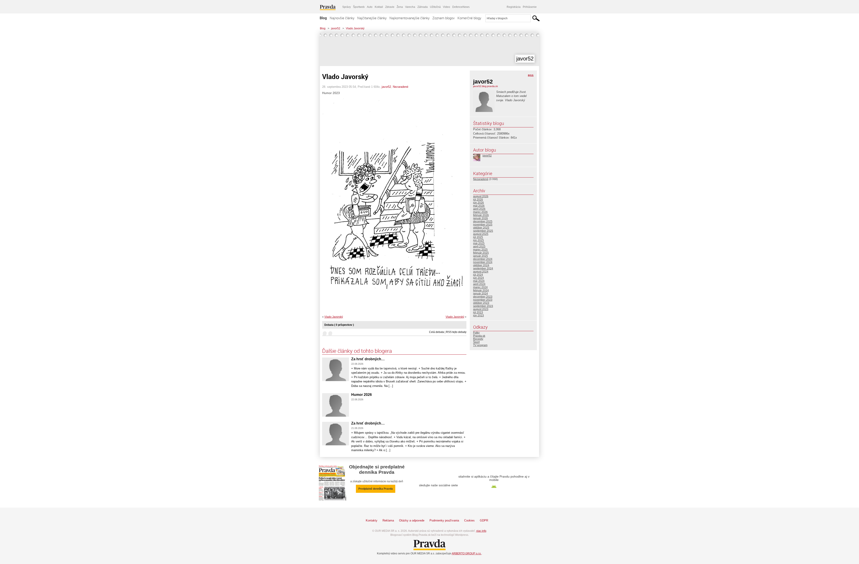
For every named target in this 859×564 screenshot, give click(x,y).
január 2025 (480, 255)
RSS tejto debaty (456, 332)
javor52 (335, 28)
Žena (400, 7)
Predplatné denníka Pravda (375, 488)
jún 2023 (478, 315)
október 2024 (481, 265)
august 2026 (480, 196)
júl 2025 (478, 237)
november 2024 (482, 262)
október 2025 (481, 227)
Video (446, 7)
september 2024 (483, 268)
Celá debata (436, 332)
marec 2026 (480, 212)
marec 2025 (480, 249)
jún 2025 (478, 240)
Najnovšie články (342, 18)
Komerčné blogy (469, 18)
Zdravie (389, 7)
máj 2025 (479, 243)
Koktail (379, 7)
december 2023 (482, 296)
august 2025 (480, 234)
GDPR (484, 520)
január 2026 (480, 218)
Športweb (359, 7)
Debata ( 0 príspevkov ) (339, 324)
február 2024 (481, 290)
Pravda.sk (479, 335)
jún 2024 (478, 277)
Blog (323, 17)
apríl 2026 (479, 208)
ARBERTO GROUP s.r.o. (466, 553)
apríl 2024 (479, 284)
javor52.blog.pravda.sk (485, 86)
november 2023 (482, 299)
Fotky (476, 332)
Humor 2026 (361, 395)
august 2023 (480, 309)
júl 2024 (478, 274)
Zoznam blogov (443, 18)
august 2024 (480, 271)
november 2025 (482, 224)
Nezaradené (400, 86)
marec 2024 (480, 287)
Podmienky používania (444, 520)
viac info (481, 530)
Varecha (410, 7)
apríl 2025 (479, 246)
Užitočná (435, 7)
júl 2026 (478, 199)
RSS (531, 75)
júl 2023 (478, 312)
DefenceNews (461, 7)
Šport (476, 342)
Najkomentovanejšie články (409, 18)
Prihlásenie (530, 7)
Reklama (388, 520)
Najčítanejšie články (372, 18)
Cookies (469, 520)
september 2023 (483, 306)
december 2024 (482, 259)
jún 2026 (478, 202)
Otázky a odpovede (411, 520)
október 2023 (481, 303)
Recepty (478, 339)
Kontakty (371, 520)
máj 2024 (479, 281)
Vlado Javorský (355, 28)
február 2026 (481, 215)
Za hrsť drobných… (368, 359)
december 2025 (482, 221)
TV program (480, 345)
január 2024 (480, 293)
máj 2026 (479, 205)
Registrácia (514, 7)
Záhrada (422, 7)
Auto (369, 7)
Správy (346, 7)
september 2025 (483, 230)
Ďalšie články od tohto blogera (357, 350)
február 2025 (481, 252)
